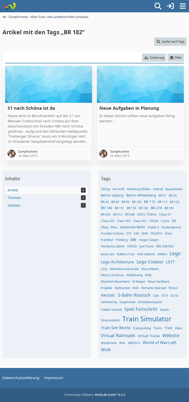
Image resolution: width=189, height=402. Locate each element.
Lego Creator (150, 262)
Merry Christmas (112, 275)
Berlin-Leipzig (112, 195)
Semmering (109, 302)
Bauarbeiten (174, 189)
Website (170, 335)
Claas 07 (165, 214)
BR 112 (162, 202)
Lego (175, 253)
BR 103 (137, 202)
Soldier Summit (111, 310)
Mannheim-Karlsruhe (124, 269)
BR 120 (174, 202)
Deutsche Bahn (132, 227)
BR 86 (125, 202)
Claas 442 (139, 221)
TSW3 (168, 328)
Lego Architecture (117, 262)
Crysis (165, 221)
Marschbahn (150, 269)
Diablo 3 (153, 227)
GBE (133, 239)
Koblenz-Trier (126, 254)
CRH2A (153, 221)
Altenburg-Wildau (139, 189)
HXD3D (132, 246)
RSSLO (173, 288)
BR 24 (173, 195)
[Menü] (183, 6)
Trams (157, 328)
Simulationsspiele (150, 302)
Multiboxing (134, 275)
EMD (145, 233)
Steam (164, 310)
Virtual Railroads (118, 335)
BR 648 (130, 214)
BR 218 (156, 207)
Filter (178, 57)
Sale (156, 295)
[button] (154, 58)
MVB (148, 275)
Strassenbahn (110, 320)
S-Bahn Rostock (134, 295)
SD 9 (164, 295)
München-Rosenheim (115, 281)
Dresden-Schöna (112, 233)
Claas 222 (107, 221)
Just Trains (147, 246)
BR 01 (162, 195)
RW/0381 (108, 295)
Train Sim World (115, 327)
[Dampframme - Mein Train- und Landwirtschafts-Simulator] (9, 6)
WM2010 (134, 343)
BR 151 (119, 208)
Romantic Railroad (153, 288)
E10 (128, 233)
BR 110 (149, 201)
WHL (122, 343)
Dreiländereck (171, 227)
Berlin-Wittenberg (141, 195)
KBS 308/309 (164, 246)
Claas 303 (123, 221)
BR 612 (118, 214)
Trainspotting (142, 328)
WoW (106, 349)
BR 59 (115, 202)
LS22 (104, 269)
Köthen (162, 254)
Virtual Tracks (149, 335)
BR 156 (131, 208)
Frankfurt (107, 240)
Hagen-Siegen (148, 240)
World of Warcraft (159, 342)
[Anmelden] (170, 6)
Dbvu (114, 227)
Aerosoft (118, 189)
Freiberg (121, 240)
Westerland (109, 343)
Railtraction (122, 288)
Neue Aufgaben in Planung (129, 108)
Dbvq (104, 227)
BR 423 (105, 214)
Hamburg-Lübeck (113, 246)
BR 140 (106, 207)
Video (178, 328)
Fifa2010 (156, 233)
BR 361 (169, 208)
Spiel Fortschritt (141, 309)
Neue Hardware (159, 281)
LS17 (170, 262)
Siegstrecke (127, 302)
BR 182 (143, 208)
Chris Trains (147, 214)
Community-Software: (94, 395)
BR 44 (105, 202)
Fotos (168, 233)
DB (174, 221)
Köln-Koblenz (146, 254)
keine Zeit (107, 254)
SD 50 (174, 295)
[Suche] (158, 6)
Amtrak (158, 189)
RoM (136, 288)
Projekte (106, 288)
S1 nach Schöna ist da (31, 108)
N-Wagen (138, 281)
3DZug (105, 189)
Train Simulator (147, 318)
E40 (136, 233)
